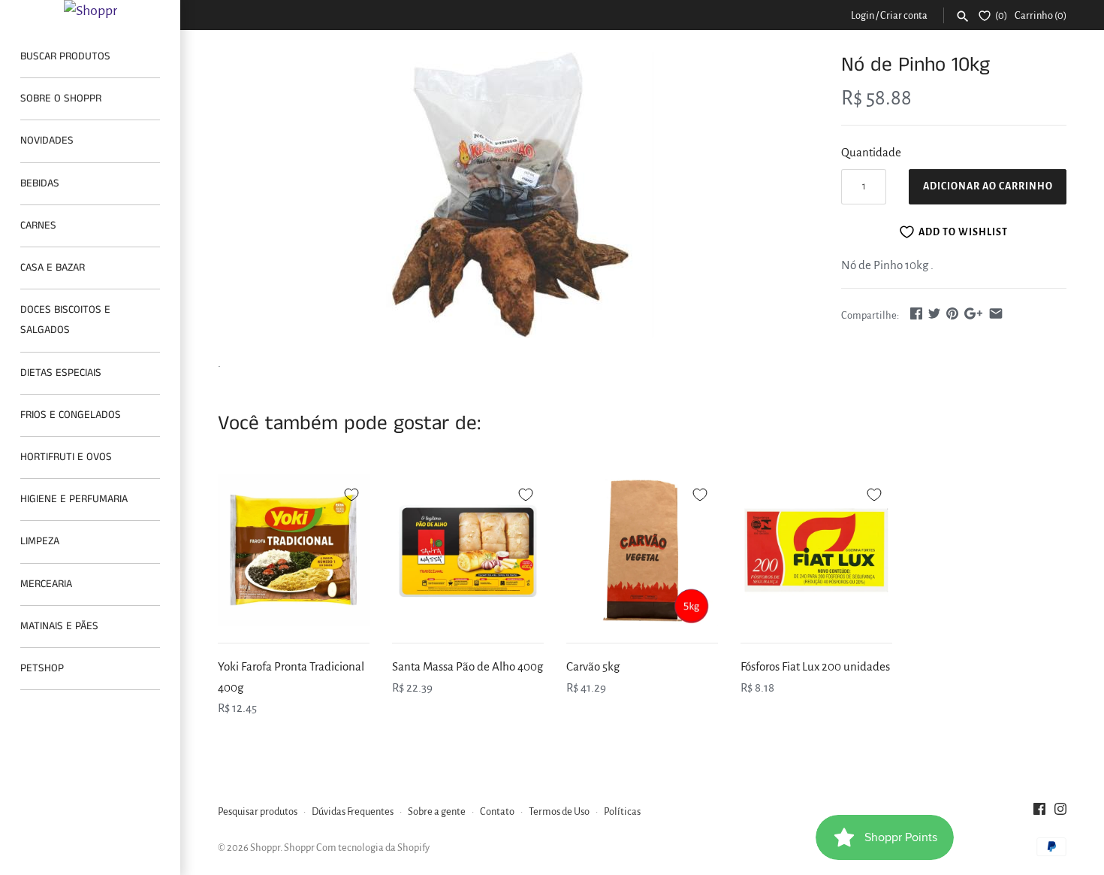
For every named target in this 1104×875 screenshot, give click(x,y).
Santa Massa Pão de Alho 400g (467, 666)
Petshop (42, 668)
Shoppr (265, 847)
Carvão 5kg (593, 666)
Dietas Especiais (60, 372)
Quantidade (871, 152)
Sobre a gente (437, 811)
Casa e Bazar (52, 267)
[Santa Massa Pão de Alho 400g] (468, 550)
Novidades (47, 140)
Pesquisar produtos (257, 811)
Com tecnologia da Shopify (373, 847)
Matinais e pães (59, 626)
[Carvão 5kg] (642, 550)
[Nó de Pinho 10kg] (511, 195)
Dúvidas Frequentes (353, 811)
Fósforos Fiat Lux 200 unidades (815, 666)
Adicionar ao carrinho (988, 186)
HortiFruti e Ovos (66, 457)
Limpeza (39, 541)
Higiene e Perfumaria (74, 499)
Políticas (622, 811)
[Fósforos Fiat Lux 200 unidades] (816, 550)
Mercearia (46, 584)
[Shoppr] (90, 10)
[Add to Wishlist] (351, 492)
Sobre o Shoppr (60, 98)
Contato (497, 811)
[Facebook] (1039, 813)
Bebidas (39, 183)
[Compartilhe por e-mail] (995, 313)
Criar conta (904, 15)
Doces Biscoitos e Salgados (65, 320)
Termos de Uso (559, 811)
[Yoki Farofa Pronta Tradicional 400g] (294, 550)
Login (862, 15)
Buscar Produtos (65, 56)
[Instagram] (1060, 813)
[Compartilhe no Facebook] (916, 313)
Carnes (38, 225)
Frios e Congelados (70, 414)
